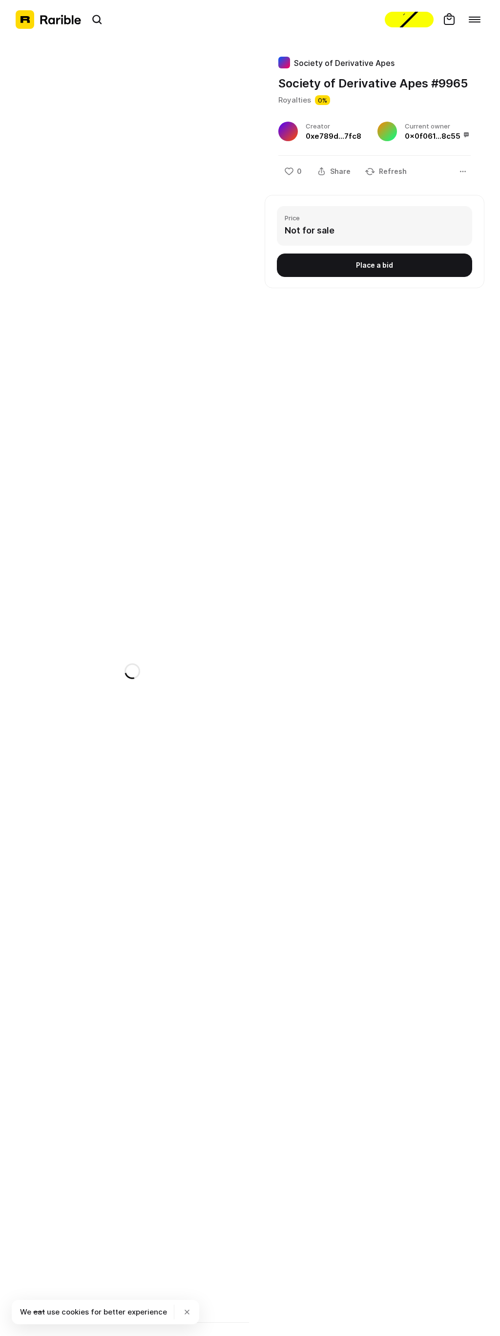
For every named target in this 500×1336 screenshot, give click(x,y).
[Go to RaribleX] (409, 19)
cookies (75, 1311)
